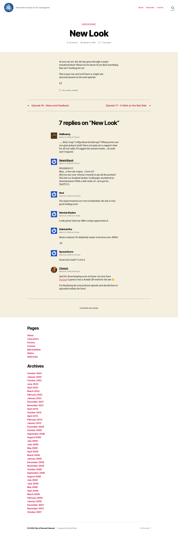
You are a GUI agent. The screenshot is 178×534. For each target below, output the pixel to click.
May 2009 (32, 448)
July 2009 (32, 441)
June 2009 (32, 444)
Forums (63, 279)
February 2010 (34, 419)
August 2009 (34, 437)
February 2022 (34, 394)
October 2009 (34, 430)
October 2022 (34, 380)
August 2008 (34, 476)
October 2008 (34, 469)
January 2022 (34, 398)
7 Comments (106, 43)
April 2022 (32, 387)
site (63, 90)
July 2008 (32, 480)
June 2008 (32, 483)
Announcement (89, 24)
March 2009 (33, 455)
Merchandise (34, 349)
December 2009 (35, 426)
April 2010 (32, 416)
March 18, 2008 (89, 43)
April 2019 (32, 409)
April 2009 (32, 451)
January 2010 (34, 423)
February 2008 (35, 498)
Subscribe (150, 7)
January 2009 (34, 458)
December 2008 (35, 462)
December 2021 (35, 402)
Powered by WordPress (67, 528)
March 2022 (33, 391)
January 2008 (34, 501)
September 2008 (36, 473)
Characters (33, 339)
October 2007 (34, 512)
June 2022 (32, 384)
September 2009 (36, 434)
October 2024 (34, 373)
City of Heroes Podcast (44, 528)
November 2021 (35, 405)
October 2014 (34, 412)
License (160, 7)
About (140, 7)
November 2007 (35, 508)
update (68, 90)
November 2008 (35, 466)
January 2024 (34, 377)
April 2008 (32, 490)
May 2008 (32, 487)
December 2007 (35, 505)
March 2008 (33, 494)
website (75, 90)
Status (30, 353)
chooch (75, 43)
